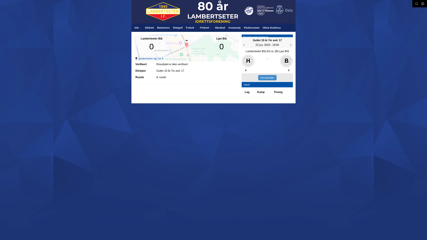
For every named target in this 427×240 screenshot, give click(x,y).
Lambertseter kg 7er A (150, 58)
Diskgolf (178, 27)
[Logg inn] (423, 4)
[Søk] (417, 4)
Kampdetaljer (267, 77)
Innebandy (235, 27)
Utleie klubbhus (272, 27)
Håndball (220, 27)
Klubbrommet (251, 27)
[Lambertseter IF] (213, 12)
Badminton (163, 27)
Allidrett (149, 27)
